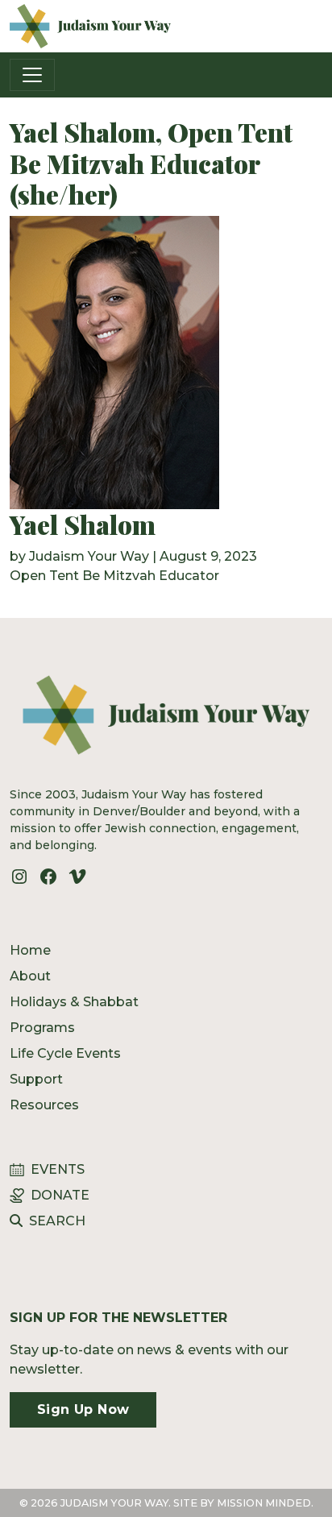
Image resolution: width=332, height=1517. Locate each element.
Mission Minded (264, 1503)
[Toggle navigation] (32, 75)
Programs (42, 1027)
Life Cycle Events (65, 1053)
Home (30, 950)
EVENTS (58, 1169)
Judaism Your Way (89, 556)
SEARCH (57, 1221)
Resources (44, 1105)
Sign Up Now (83, 1409)
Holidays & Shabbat (74, 1001)
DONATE (60, 1195)
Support (36, 1079)
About (30, 976)
